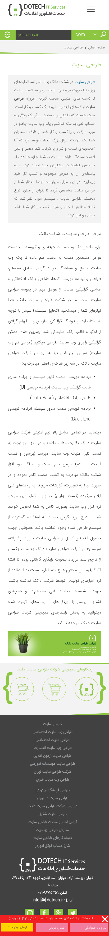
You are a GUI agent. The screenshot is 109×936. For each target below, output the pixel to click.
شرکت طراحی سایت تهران (52, 772)
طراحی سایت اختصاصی (52, 740)
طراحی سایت (85, 82)
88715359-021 (48, 893)
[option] (86, 689)
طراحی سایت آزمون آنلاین (52, 756)
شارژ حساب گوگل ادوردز (52, 846)
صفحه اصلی (96, 48)
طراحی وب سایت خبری (52, 780)
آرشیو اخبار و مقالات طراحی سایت (52, 822)
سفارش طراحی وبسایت (53, 830)
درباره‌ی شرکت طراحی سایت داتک (53, 806)
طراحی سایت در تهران (52, 798)
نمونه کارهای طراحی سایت (52, 838)
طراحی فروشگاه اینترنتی (52, 790)
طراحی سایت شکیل (53, 814)
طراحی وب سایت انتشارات (53, 748)
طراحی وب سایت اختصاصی (52, 732)
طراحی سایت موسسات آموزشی (52, 764)
